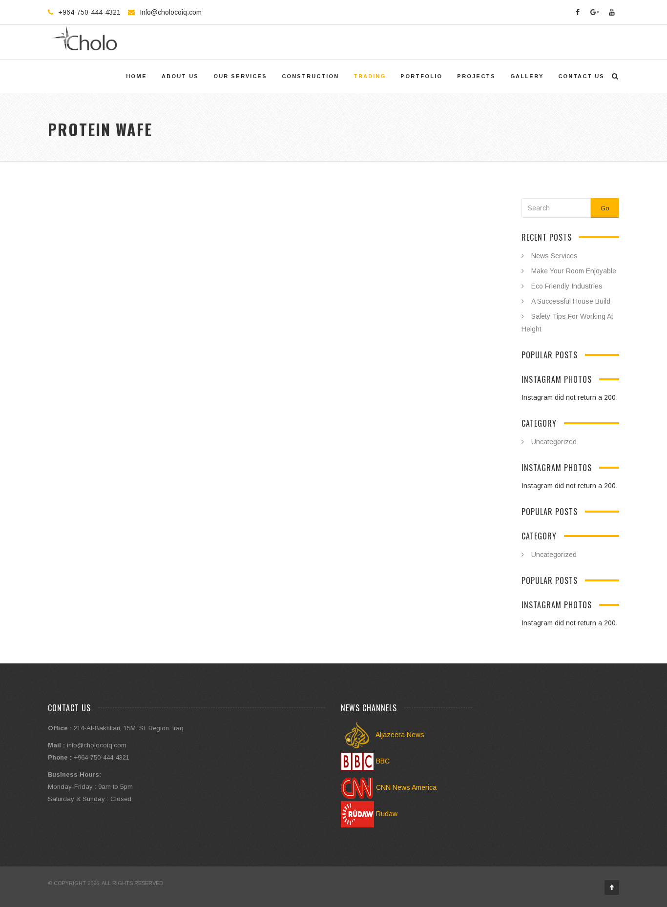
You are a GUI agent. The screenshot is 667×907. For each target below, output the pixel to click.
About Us (180, 76)
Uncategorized (554, 442)
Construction (310, 76)
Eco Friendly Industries (567, 286)
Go (605, 208)
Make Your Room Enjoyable (573, 271)
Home (136, 76)
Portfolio (421, 76)
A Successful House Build (570, 301)
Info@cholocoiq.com (171, 12)
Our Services (240, 76)
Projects (476, 76)
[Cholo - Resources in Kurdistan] (87, 42)
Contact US (581, 76)
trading (370, 76)
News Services (554, 256)
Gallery (526, 76)
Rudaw (385, 814)
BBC (382, 761)
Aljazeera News (399, 735)
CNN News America (405, 787)
